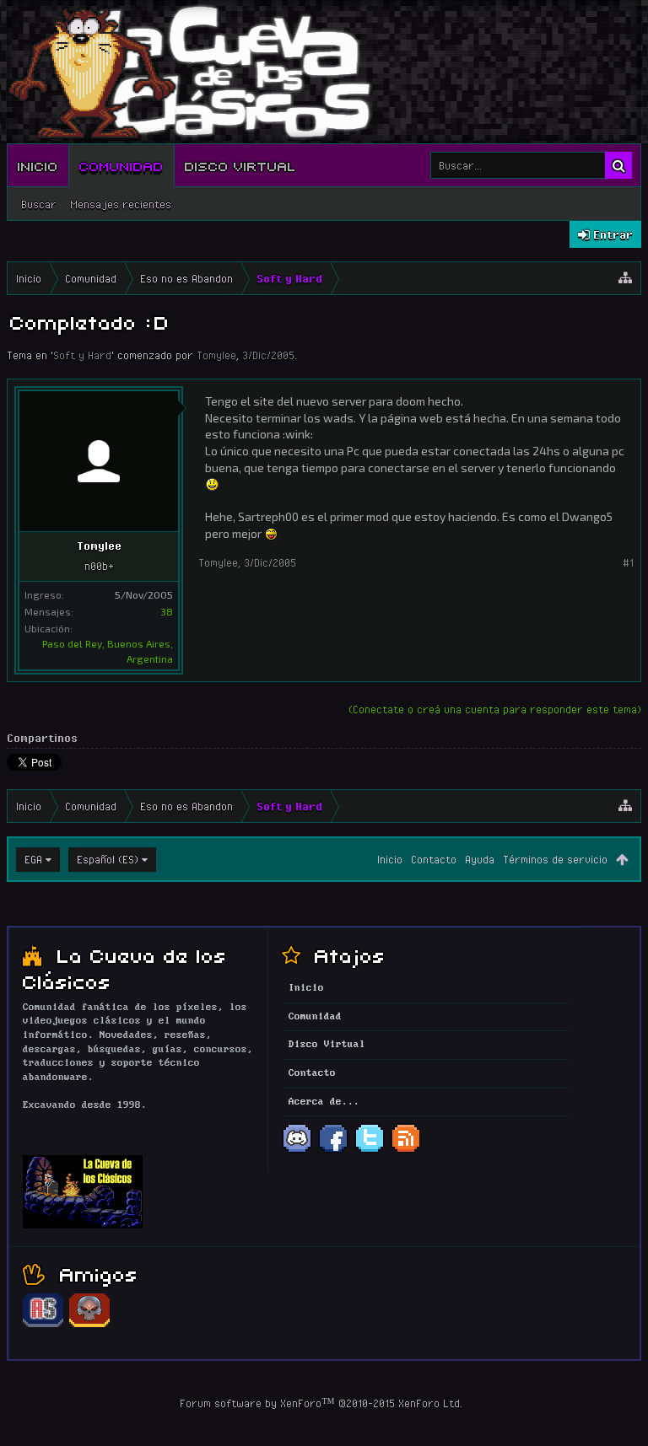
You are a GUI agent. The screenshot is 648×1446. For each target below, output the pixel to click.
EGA (33, 859)
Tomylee (216, 355)
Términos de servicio (555, 859)
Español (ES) (107, 859)
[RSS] (406, 1151)
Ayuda (479, 859)
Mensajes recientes (120, 204)
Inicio (38, 165)
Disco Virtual (240, 165)
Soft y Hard (82, 355)
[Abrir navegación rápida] (625, 278)
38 (166, 611)
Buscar (39, 204)
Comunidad (121, 165)
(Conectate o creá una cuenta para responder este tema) (494, 709)
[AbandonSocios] (43, 1324)
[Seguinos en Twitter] (369, 1151)
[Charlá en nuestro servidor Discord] (297, 1151)
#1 (628, 562)
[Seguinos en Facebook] (333, 1151)
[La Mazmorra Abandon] (89, 1324)
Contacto (433, 859)
